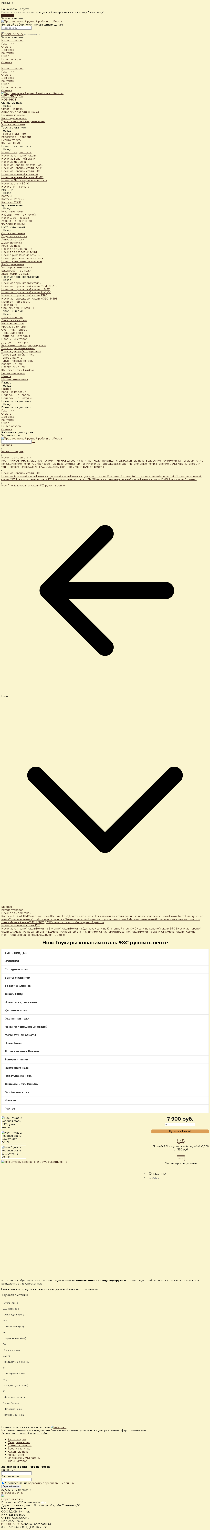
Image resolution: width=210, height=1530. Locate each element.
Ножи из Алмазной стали (18, 476)
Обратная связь (12, 1499)
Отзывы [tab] (154, 1177)
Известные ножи (53, 463)
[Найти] (33, 442)
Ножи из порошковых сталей (21, 283)
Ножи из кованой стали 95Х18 (156, 476)
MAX (43, 1502)
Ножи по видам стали (16, 152)
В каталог (7, 15)
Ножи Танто (177, 460)
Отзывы (6, 90)
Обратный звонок (11, 1486)
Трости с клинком (20, 1448)
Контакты (7, 80)
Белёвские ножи (157, 460)
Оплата (6, 74)
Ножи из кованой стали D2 (33, 479)
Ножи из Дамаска (82, 476)
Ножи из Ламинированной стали (117, 479)
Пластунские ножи (18, 1075)
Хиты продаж (17, 1439)
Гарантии (7, 71)
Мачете (15, 466)
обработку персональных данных (51, 1483)
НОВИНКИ (20, 460)
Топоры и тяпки (12, 317)
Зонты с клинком (63, 466)
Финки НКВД (59, 460)
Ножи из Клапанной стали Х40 (115, 476)
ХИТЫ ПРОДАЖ (40, 466)
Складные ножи (12, 108)
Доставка (7, 77)
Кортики (7, 196)
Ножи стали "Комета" (182, 479)
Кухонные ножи (12, 211)
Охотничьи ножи (13, 233)
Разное (6, 388)
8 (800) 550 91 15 (12, 34)
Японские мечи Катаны (171, 463)
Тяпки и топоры (19, 1461)
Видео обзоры (11, 87)
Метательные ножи (141, 463)
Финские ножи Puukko (25, 463)
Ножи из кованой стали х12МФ (73, 479)
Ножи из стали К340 (154, 479)
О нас (5, 84)
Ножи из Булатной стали (53, 476)
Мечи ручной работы (89, 466)
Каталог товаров (12, 68)
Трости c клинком (13, 133)
